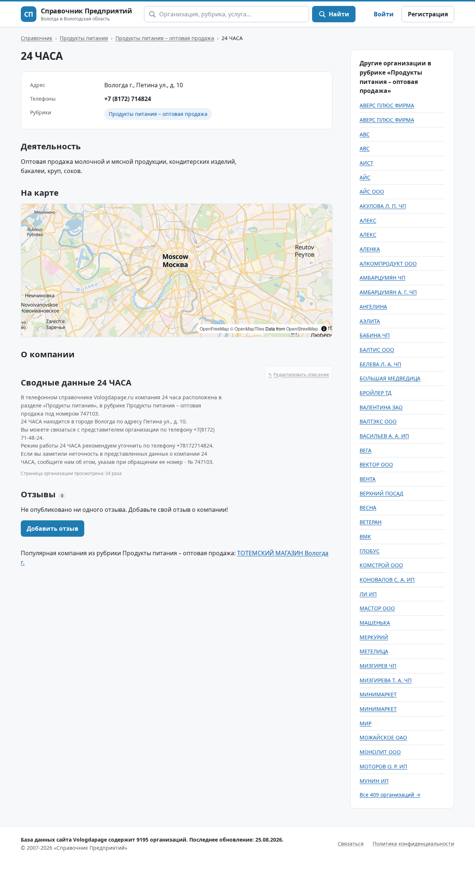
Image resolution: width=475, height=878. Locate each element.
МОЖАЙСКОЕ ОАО (383, 737)
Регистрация (428, 14)
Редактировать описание (298, 374)
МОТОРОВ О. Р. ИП (383, 766)
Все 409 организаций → (390, 794)
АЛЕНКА (370, 249)
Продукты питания (84, 38)
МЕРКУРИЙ (374, 637)
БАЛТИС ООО (377, 349)
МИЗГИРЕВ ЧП (378, 665)
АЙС (365, 177)
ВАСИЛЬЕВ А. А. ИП (384, 435)
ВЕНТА (368, 478)
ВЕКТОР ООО (376, 464)
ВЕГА (365, 450)
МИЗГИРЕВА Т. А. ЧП (386, 680)
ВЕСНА (368, 507)
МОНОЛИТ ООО (380, 751)
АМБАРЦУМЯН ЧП (382, 277)
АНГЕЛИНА (373, 306)
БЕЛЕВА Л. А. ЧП (380, 364)
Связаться (351, 843)
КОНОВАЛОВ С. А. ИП (387, 579)
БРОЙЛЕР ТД (376, 392)
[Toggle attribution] (324, 328)
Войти (384, 14)
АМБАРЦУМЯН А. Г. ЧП (388, 292)
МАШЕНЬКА (375, 622)
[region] (176, 270)
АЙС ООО (372, 191)
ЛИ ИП (368, 594)
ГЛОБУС (370, 551)
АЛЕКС (368, 220)
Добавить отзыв (52, 528)
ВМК (365, 536)
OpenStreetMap (302, 328)
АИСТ (366, 162)
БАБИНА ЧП (375, 335)
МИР (365, 723)
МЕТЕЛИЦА (374, 651)
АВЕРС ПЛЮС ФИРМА (387, 105)
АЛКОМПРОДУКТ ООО (388, 263)
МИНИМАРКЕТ (378, 694)
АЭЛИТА (370, 321)
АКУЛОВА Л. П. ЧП (383, 205)
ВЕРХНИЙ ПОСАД (381, 493)
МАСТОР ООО (377, 608)
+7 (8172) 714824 (127, 99)
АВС (365, 134)
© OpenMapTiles (247, 328)
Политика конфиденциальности (413, 843)
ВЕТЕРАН (370, 522)
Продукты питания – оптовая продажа (164, 38)
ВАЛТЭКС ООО (378, 421)
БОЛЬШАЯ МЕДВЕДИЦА (390, 378)
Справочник (36, 38)
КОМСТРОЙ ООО (381, 565)
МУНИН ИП (374, 780)
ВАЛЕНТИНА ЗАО (381, 407)
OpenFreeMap (214, 328)
